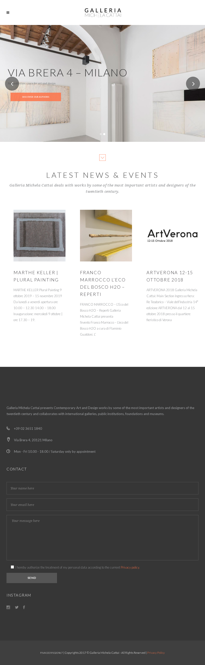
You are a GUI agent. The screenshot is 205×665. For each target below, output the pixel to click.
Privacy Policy (156, 653)
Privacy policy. (130, 567)
